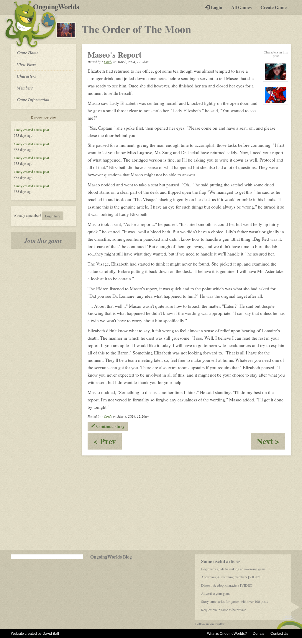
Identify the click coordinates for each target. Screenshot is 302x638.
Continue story (110, 426)
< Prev (107, 442)
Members (25, 88)
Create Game (273, 7)
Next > (271, 442)
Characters (26, 76)
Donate (259, 634)
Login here (52, 216)
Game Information (33, 100)
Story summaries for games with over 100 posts (234, 601)
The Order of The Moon (136, 29)
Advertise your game (215, 593)
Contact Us (279, 634)
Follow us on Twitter (209, 623)
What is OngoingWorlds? (227, 634)
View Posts (26, 64)
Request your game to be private (223, 609)
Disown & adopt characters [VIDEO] (227, 585)
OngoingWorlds (58, 6)
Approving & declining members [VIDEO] (231, 576)
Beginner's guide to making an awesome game (233, 569)
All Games (241, 7)
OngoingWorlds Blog (111, 557)
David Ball (50, 634)
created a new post (36, 129)
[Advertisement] (151, 502)
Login (216, 7)
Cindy (18, 129)
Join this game (43, 240)
